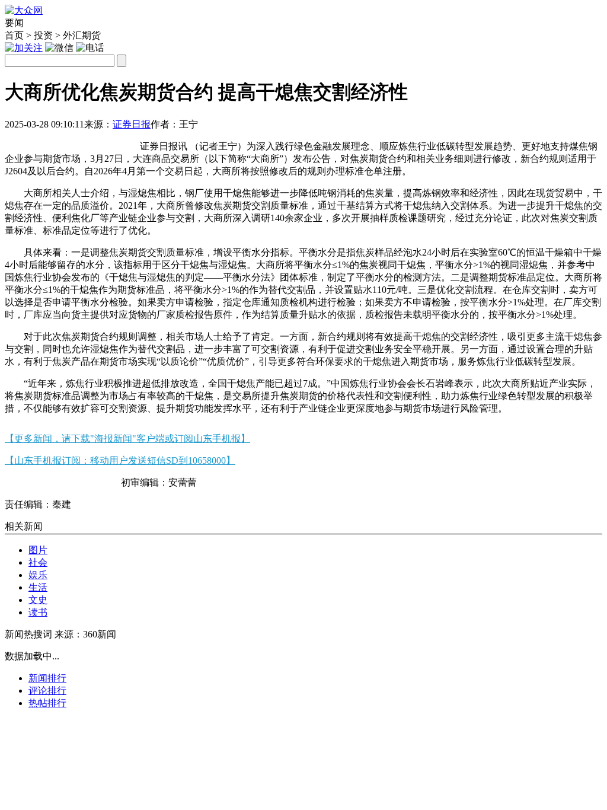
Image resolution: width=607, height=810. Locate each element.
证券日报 (132, 124)
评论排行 (47, 690)
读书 (37, 612)
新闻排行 (47, 678)
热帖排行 (47, 703)
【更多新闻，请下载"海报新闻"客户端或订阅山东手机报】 (127, 438)
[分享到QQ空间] (77, 141)
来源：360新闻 (85, 634)
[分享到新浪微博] (48, 141)
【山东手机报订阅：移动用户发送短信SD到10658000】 (120, 460)
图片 (37, 550)
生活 (37, 587)
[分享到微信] (19, 141)
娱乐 (37, 575)
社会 (37, 562)
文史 (37, 600)
